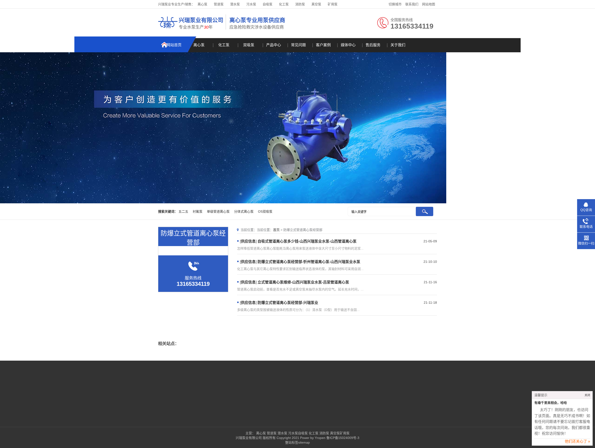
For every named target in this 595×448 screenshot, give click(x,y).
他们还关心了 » (577, 441)
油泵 (279, 386)
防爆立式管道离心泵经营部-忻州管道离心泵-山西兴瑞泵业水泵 (309, 262)
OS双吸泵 (265, 211)
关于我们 (397, 45)
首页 (276, 230)
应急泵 (252, 400)
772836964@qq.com (336, 407)
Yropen (320, 438)
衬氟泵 (197, 211)
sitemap (304, 442)
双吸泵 (248, 45)
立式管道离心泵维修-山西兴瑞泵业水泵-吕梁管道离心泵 (303, 282)
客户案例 (323, 45)
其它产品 (226, 407)
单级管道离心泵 (218, 211)
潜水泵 (235, 4)
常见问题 (298, 45)
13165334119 (338, 386)
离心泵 (202, 4)
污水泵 (251, 4)
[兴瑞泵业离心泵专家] (168, 29)
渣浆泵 (224, 400)
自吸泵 (267, 4)
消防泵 (300, 4)
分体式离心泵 (244, 211)
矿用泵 (332, 4)
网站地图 (428, 4)
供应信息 (248, 241)
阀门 (279, 400)
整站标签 (291, 442)
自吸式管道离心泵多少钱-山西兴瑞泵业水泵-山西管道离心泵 (307, 241)
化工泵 (284, 4)
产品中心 (273, 45)
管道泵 (219, 4)
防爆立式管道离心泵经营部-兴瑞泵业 (288, 303)
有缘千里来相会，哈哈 (550, 403)
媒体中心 (348, 45)
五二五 (183, 211)
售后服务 (373, 45)
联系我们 (411, 4)
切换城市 (395, 4)
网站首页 (174, 45)
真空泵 (316, 4)
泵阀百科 (141, 407)
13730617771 (331, 400)
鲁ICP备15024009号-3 (342, 438)
